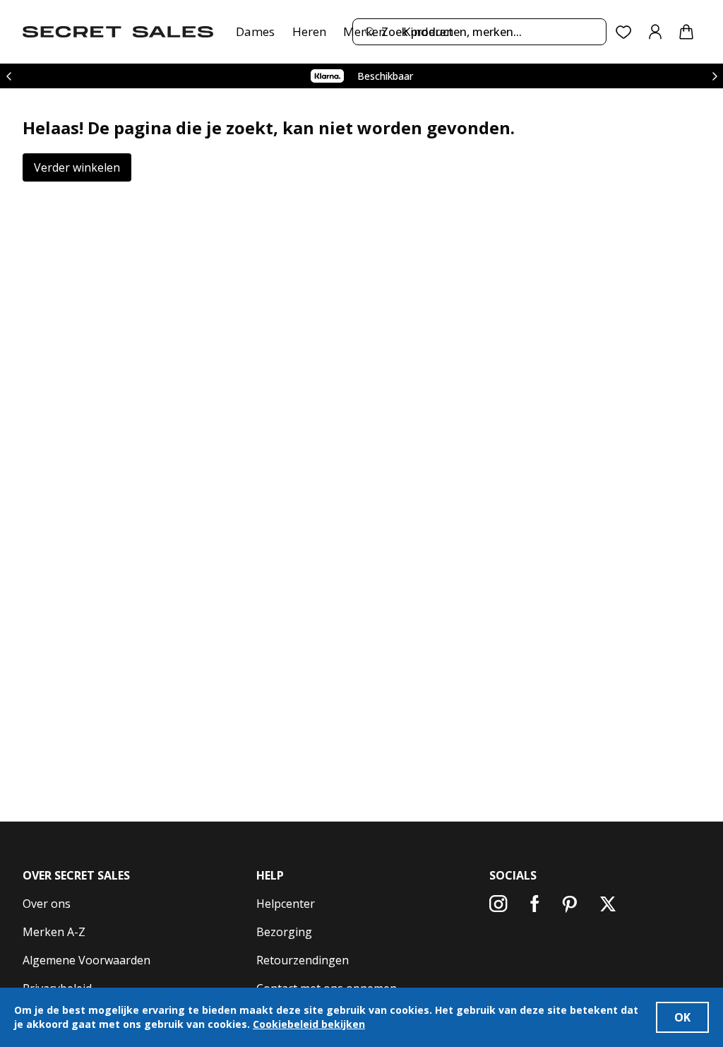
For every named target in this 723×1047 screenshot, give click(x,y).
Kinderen (428, 31)
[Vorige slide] (8, 76)
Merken (364, 31)
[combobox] (479, 31)
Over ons (47, 903)
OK (682, 1017)
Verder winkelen (77, 167)
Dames (255, 31)
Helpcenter (285, 903)
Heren (309, 31)
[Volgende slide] (714, 76)
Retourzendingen (302, 960)
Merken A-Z (54, 932)
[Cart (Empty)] (686, 32)
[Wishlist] (623, 32)
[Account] (655, 32)
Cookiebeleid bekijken (309, 1024)
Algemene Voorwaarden (86, 960)
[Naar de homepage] (118, 32)
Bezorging (284, 932)
